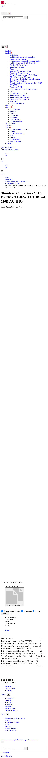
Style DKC (14, 101)
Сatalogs (13, 113)
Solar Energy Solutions (18, 81)
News (12, 135)
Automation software (17, 103)
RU (6, 153)
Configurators (15, 109)
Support (8, 107)
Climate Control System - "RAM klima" (24, 75)
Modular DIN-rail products (19, 95)
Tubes (12, 69)
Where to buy (10, 688)
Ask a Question (25, 740)
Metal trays (14, 55)
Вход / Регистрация (10, 149)
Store (3, 174)
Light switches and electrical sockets (22, 63)
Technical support (16, 121)
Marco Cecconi (15, 141)
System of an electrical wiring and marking (25, 79)
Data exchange (15, 119)
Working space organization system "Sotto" (25, 61)
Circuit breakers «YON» (18, 93)
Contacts (8, 690)
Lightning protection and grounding (22, 57)
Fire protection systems (18, 59)
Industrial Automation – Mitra (20, 71)
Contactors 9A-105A (13, 184)
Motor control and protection (20, 97)
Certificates (14, 115)
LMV (12, 91)
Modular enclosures (17, 67)
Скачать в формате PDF (14, 605)
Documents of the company (19, 129)
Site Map (34, 740)
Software (13, 111)
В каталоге (5, 752)
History (12, 131)
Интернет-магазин (8, 147)
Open (3, 6)
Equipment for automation (19, 73)
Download (5, 613)
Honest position (15, 139)
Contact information (17, 133)
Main (7, 178)
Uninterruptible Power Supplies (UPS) (23, 89)
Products (8, 180)
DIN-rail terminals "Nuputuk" (21, 77)
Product (8, 53)
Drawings (13, 117)
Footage (13, 137)
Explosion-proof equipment (19, 99)
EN (2, 162)
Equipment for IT (16, 87)
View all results (6, 756)
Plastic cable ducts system (19, 65)
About (7, 127)
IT (6, 155)
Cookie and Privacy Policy (10, 740)
